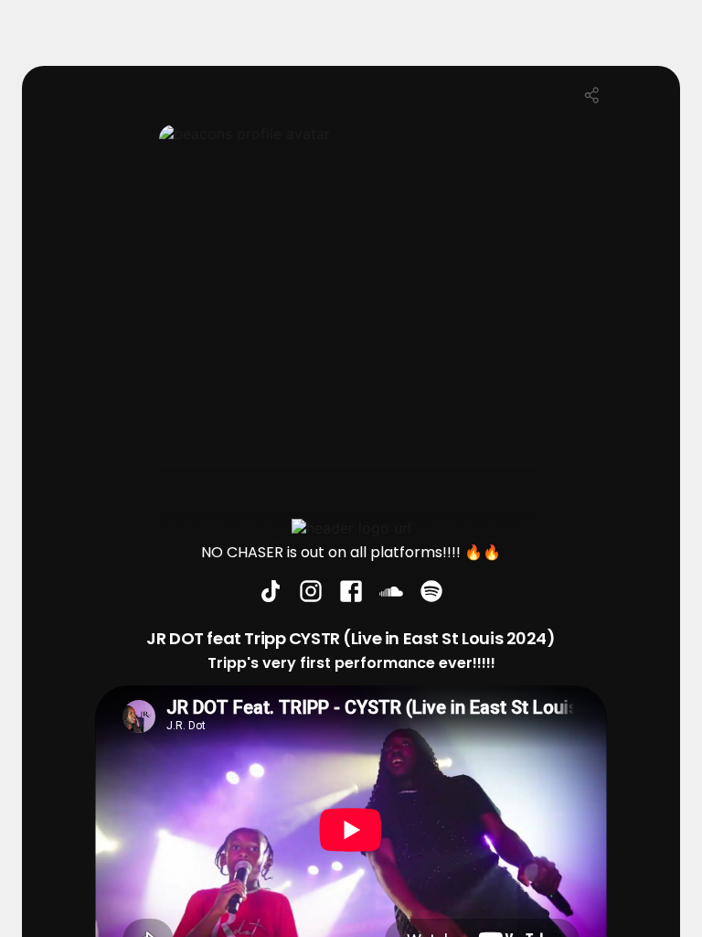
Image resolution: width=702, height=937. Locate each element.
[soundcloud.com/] (391, 593)
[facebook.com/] (351, 593)
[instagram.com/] (311, 593)
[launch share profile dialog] (592, 95)
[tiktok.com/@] (270, 593)
